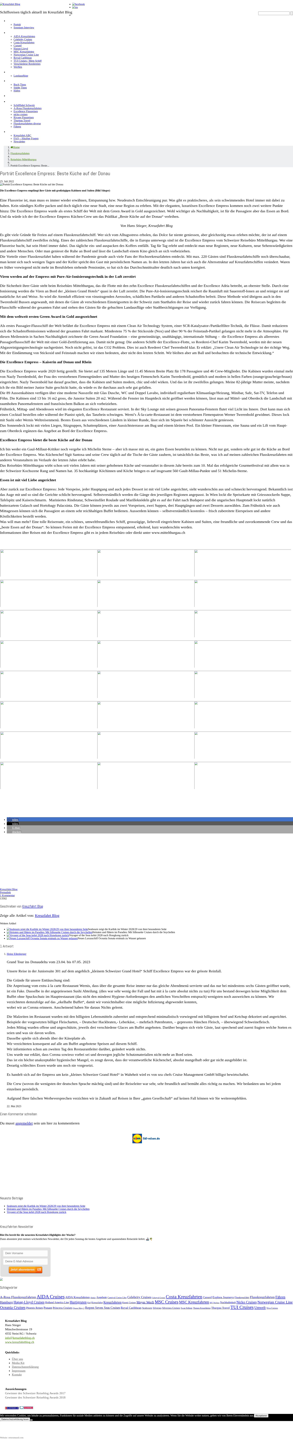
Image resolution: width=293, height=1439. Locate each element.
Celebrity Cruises (23, 39)
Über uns (17, 1359)
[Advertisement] (101, 860)
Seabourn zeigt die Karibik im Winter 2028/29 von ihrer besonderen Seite (46, 1205)
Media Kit (18, 1363)
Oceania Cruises (12, 1307)
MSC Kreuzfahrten (24, 51)
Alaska (93, 1298)
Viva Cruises (272, 1308)
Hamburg (6, 1302)
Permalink (5, 892)
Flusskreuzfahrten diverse (27, 123)
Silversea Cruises (171, 1308)
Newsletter (19, 141)
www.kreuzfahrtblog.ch (19, 1342)
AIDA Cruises (51, 1296)
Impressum (18, 1370)
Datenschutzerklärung (25, 1366)
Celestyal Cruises (158, 1298)
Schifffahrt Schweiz (24, 105)
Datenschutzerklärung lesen (15, 1419)
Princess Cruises (62, 1307)
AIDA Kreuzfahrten (24, 36)
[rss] (75, 7)
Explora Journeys (223, 1297)
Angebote (15, 71)
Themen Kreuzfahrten (202, 1308)
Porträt (17, 24)
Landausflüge (21, 75)
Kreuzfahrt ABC (22, 135)
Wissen (13, 131)
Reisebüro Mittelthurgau (23, 159)
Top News (81, 20)
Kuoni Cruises (129, 1302)
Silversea (157, 1308)
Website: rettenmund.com (11, 1437)
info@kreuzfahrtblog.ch (20, 1337)
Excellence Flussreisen (26, 111)
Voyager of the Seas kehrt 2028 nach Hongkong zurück (36, 1212)
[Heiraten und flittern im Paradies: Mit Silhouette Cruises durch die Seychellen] (49, 932)
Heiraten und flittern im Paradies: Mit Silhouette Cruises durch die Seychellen (48, 1209)
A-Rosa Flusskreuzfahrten (28, 108)
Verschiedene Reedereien (27, 63)
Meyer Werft (145, 1302)
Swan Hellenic (186, 1308)
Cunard (18, 45)
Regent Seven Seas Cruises (102, 1307)
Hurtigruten (78, 1302)
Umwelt (260, 1308)
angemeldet (24, 1123)
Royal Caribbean (23, 57)
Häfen (17, 90)
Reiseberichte (19, 95)
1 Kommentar (7, 895)
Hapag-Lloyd (21, 48)
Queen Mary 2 (78, 1308)
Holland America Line (57, 1302)
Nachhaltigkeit (228, 1302)
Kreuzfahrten (112, 1302)
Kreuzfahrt (97, 1302)
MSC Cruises (166, 1301)
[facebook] (78, 4)
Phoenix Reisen (34, 1307)
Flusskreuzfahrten (23, 101)
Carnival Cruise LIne (117, 1297)
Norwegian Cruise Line (26, 54)
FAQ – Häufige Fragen (26, 138)
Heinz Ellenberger (16, 953)
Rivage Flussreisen (24, 117)
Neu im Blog (17, 80)
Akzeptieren (261, 1415)
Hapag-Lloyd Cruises (29, 1302)
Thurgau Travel (22, 120)
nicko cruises (20, 114)
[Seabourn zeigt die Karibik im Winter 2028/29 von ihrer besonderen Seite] (47, 929)
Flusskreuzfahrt (242, 1297)
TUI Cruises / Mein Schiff (28, 60)
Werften (18, 66)
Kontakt (17, 1374)
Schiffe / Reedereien (25, 32)
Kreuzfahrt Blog (8, 889)
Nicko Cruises (246, 1302)
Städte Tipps (20, 87)
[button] (13, 819)
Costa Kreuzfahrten (24, 42)
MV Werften (214, 1303)
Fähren (17, 126)
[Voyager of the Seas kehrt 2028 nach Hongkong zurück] (38, 935)
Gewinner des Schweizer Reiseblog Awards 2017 (35, 1393)
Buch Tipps (20, 84)
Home (77, 14)
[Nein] (31, 1420)
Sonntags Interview (24, 27)
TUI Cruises (242, 1307)
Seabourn (147, 1308)
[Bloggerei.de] (26, 1408)
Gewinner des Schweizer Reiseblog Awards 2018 (35, 1397)
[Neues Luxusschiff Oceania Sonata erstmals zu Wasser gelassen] (42, 938)
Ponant (48, 1307)
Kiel (89, 1303)
